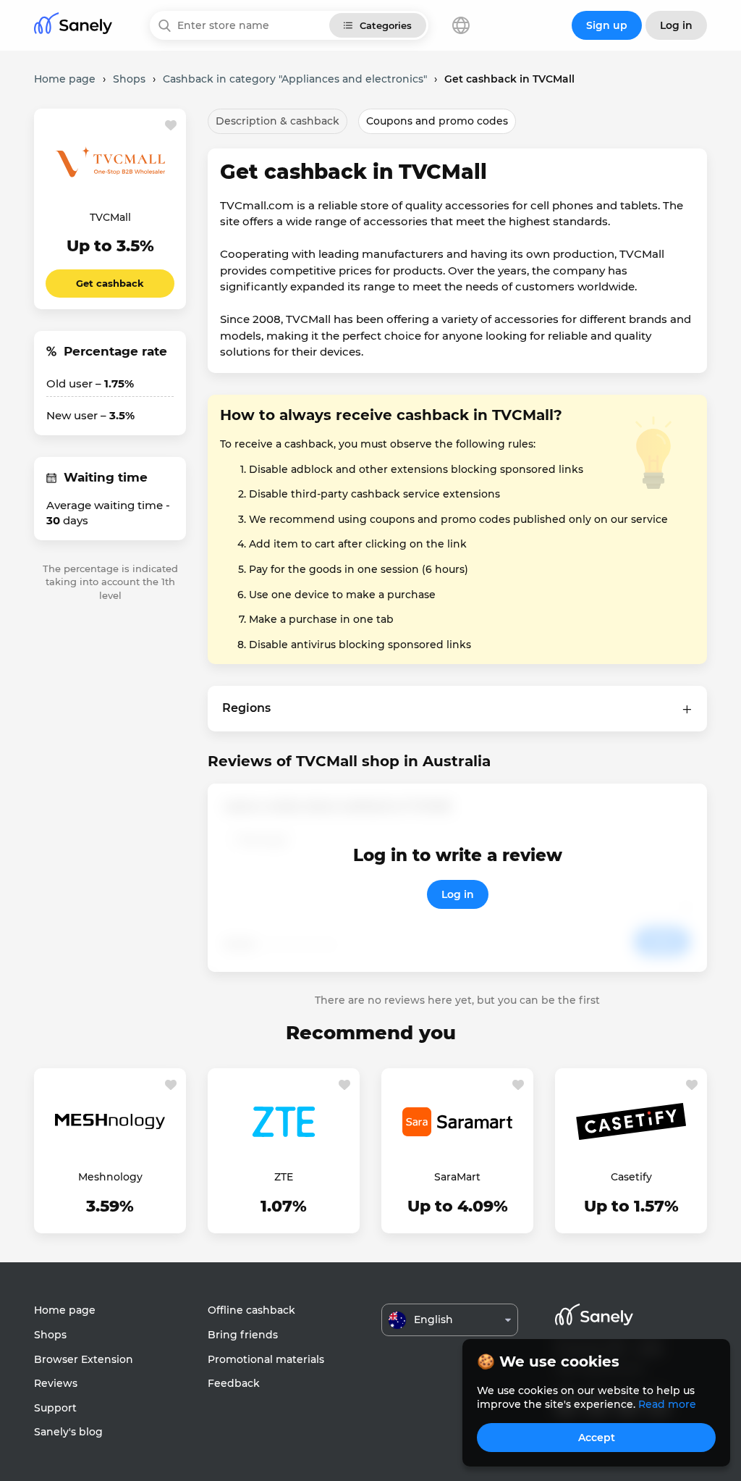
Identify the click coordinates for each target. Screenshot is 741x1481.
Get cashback (110, 283)
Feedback (234, 1383)
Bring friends (243, 1334)
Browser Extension (83, 1359)
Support (55, 1407)
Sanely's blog (68, 1431)
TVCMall (110, 217)
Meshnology (110, 1176)
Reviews (55, 1383)
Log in (457, 894)
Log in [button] (676, 25)
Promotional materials (266, 1359)
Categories (386, 25)
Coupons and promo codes (437, 120)
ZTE (283, 1176)
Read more (667, 1404)
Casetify (631, 1176)
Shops (50, 1334)
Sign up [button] (606, 25)
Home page (65, 1310)
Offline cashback (251, 1310)
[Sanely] (73, 25)
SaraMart (457, 1176)
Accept (596, 1437)
